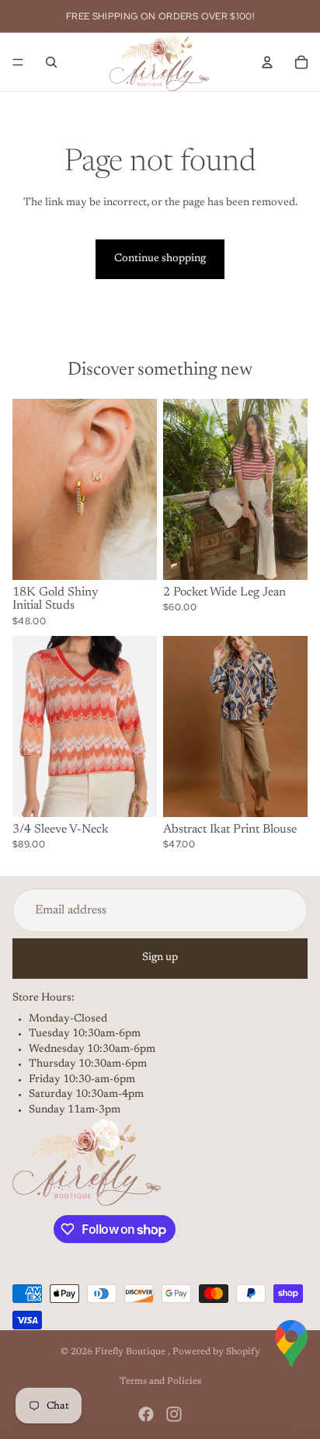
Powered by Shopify (216, 1352)
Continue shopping (160, 258)
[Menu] (18, 62)
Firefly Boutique (131, 1352)
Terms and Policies (160, 1381)
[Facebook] (146, 1414)
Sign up (160, 957)
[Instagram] (174, 1414)
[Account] (267, 62)
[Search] (51, 62)
